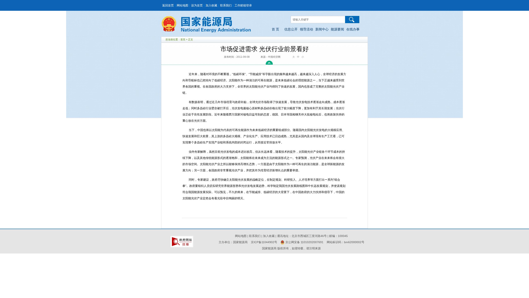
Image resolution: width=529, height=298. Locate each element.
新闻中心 (322, 29)
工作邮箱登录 (243, 5)
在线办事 (353, 29)
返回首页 (168, 5)
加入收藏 (211, 5)
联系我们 (226, 5)
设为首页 (197, 5)
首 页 (275, 29)
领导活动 (306, 29)
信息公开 (291, 29)
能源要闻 (337, 29)
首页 (182, 39)
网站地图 (182, 5)
